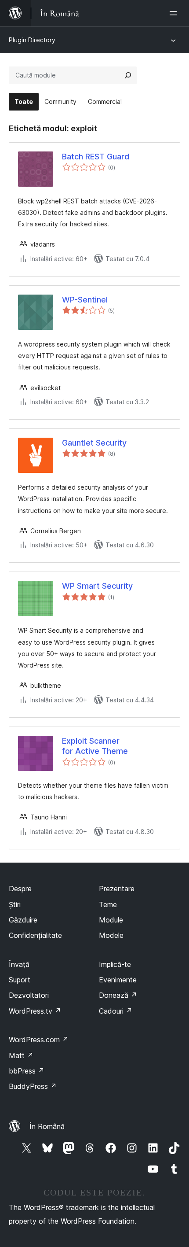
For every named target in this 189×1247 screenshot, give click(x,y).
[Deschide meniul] (175, 13)
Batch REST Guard (95, 156)
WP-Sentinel (85, 299)
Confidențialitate (35, 935)
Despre (20, 888)
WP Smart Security (97, 585)
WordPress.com (39, 1039)
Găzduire (23, 919)
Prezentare (116, 888)
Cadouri (115, 1011)
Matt (21, 1055)
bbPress (26, 1070)
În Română (47, 1126)
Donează (118, 995)
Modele (111, 935)
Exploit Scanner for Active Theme (95, 746)
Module (111, 919)
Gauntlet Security (94, 442)
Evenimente (118, 979)
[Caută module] (128, 75)
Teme (108, 904)
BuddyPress (33, 1086)
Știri (15, 904)
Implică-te (115, 964)
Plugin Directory (32, 40)
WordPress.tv (35, 1011)
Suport (19, 979)
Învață (19, 964)
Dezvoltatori (29, 995)
